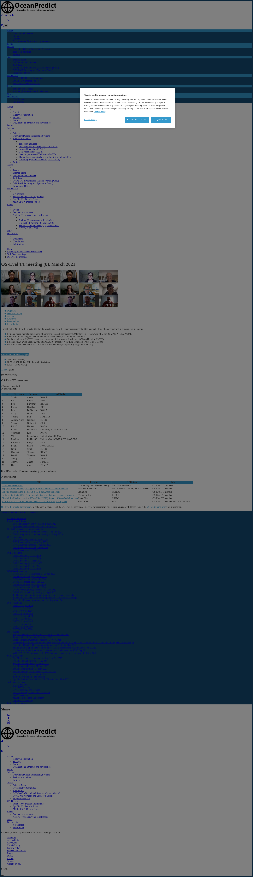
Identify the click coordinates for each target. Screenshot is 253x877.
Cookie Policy (100, 112)
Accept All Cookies (160, 120)
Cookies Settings (90, 120)
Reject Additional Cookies (137, 120)
